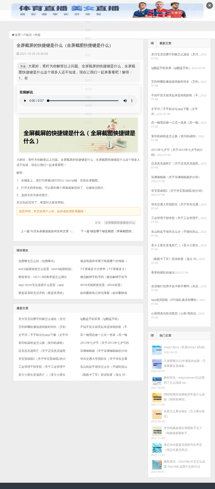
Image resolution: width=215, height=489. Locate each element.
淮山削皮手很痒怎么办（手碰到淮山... (176, 231)
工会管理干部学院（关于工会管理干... (176, 218)
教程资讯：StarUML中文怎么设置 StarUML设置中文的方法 (184, 463)
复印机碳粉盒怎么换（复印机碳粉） (42, 343)
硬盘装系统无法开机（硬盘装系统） (42, 293)
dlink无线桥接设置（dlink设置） (101, 285)
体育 (88, 72)
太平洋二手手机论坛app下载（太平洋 (43, 335)
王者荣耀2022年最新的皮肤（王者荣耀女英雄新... (185, 363)
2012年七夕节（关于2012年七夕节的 (104, 343)
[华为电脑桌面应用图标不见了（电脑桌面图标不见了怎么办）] (156, 430)
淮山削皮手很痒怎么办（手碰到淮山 (103, 367)
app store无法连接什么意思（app (41, 285)
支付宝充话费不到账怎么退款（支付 (42, 319)
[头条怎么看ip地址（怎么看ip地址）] (156, 413)
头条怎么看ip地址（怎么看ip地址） (184, 413)
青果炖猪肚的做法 (163, 272)
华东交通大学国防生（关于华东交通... (176, 204)
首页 (18, 35)
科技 (88, 55)
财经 (88, 38)
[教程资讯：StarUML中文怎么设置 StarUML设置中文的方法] (156, 463)
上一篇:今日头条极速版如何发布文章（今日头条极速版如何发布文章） (67, 231)
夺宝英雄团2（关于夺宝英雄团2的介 (42, 359)
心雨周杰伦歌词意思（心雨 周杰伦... (175, 313)
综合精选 (88, 122)
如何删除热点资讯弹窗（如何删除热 (103, 293)
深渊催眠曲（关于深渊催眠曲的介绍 (103, 351)
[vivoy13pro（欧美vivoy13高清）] (156, 349)
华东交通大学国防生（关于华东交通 (103, 359)
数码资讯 (88, 80)
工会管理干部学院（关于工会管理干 (42, 367)
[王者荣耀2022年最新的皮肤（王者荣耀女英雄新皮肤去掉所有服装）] (156, 363)
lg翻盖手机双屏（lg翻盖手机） (100, 319)
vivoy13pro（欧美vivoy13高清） (185, 347)
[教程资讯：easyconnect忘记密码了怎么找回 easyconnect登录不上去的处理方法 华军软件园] (156, 380)
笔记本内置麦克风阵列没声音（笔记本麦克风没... (183, 447)
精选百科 (88, 114)
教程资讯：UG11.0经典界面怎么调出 (42, 277)
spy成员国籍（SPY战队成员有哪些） (175, 300)
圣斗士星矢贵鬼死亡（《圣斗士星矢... (176, 245)
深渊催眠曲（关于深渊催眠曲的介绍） (176, 177)
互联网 (88, 63)
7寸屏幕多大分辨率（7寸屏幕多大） (104, 269)
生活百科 (88, 89)
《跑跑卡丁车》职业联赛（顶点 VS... (175, 259)
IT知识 (27, 35)
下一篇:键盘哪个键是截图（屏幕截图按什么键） (112, 231)
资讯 (88, 21)
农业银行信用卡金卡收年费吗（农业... (176, 286)
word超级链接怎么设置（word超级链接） (46, 269)
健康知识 (88, 105)
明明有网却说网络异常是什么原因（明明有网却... (184, 396)
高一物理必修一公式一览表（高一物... (176, 122)
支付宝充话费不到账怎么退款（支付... (176, 54)
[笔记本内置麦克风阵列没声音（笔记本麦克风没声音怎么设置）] (156, 447)
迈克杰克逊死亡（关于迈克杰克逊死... (176, 163)
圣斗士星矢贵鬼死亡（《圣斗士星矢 (42, 375)
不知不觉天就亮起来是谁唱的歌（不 (103, 327)
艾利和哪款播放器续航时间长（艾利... (176, 81)
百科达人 (88, 97)
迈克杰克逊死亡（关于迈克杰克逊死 (42, 351)
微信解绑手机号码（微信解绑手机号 (103, 277)
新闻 (88, 30)
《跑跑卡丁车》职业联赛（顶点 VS (103, 375)
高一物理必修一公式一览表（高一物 (103, 335)
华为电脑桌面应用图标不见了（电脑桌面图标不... (183, 430)
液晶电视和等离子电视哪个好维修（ (103, 261)
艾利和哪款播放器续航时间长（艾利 (42, 327)
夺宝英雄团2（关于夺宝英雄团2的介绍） (178, 191)
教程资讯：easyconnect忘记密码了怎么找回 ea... (184, 380)
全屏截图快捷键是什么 (120, 222)
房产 (88, 47)
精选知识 (88, 131)
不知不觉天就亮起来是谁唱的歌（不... (176, 95)
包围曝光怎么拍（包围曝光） (37, 261)
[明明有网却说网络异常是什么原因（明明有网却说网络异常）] (156, 396)
